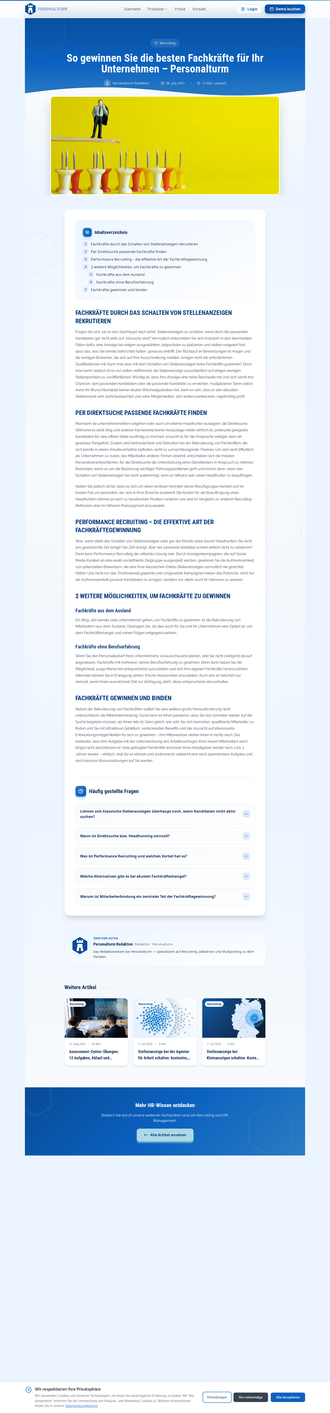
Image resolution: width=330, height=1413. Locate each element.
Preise (180, 9)
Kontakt (199, 9)
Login (252, 9)
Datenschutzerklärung (81, 1406)
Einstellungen (217, 1397)
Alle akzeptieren (288, 1397)
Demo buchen (288, 9)
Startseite (132, 9)
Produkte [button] (156, 9)
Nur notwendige (251, 1397)
